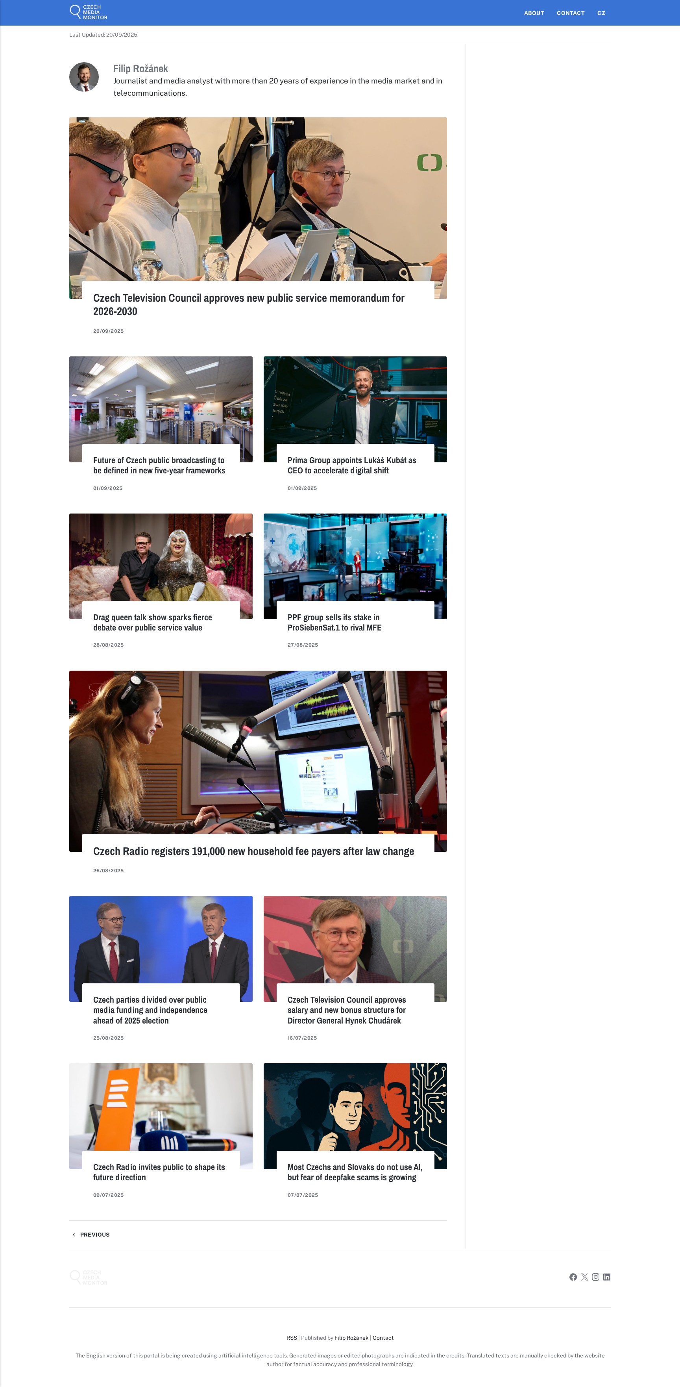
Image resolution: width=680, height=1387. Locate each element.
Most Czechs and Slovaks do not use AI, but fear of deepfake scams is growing (355, 1172)
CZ (601, 13)
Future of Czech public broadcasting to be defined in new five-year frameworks (159, 465)
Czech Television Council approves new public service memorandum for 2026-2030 (249, 304)
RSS (291, 1338)
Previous (94, 1234)
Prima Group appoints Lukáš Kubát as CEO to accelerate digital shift (352, 465)
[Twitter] (584, 1278)
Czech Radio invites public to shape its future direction (159, 1172)
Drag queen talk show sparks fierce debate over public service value (152, 622)
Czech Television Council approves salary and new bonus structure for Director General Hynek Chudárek (347, 1010)
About (534, 13)
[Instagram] (595, 1278)
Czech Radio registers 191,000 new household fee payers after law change (253, 851)
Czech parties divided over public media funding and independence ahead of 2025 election (150, 1010)
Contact (570, 13)
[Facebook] (573, 1278)
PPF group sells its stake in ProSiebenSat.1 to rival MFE (335, 622)
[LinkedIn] (607, 1278)
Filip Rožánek (351, 1338)
